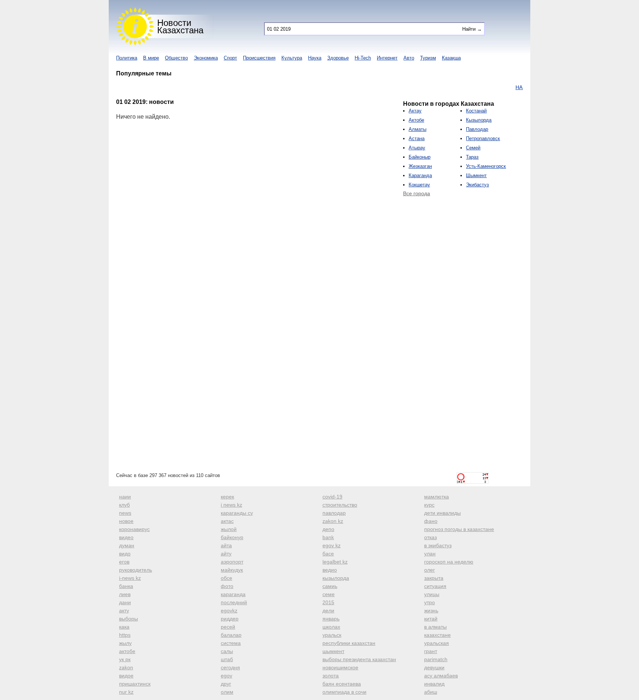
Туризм (428, 58)
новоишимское (340, 667)
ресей (228, 627)
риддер (230, 619)
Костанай (476, 111)
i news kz (231, 505)
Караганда (420, 175)
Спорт (230, 58)
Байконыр (419, 157)
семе (328, 594)
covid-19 (332, 497)
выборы (128, 619)
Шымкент (476, 175)
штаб (227, 659)
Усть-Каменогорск (486, 166)
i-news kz (130, 578)
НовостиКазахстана (180, 26)
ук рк (125, 659)
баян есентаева (341, 684)
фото (227, 586)
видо (125, 554)
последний (234, 602)
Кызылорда (478, 120)
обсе (226, 578)
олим (227, 692)
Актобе (416, 120)
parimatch (435, 659)
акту (124, 610)
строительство (339, 505)
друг (226, 684)
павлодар (334, 513)
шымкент (333, 651)
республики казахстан (348, 643)
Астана (417, 138)
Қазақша (451, 58)
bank (328, 537)
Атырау (417, 148)
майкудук (232, 570)
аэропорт (232, 562)
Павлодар (477, 129)
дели (328, 610)
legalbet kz (335, 562)
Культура (291, 58)
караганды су (237, 513)
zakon (126, 667)
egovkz (229, 610)
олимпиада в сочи (344, 692)
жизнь (431, 610)
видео (126, 537)
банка (126, 586)
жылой (229, 529)
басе (328, 554)
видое (126, 676)
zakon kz (332, 521)
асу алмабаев (441, 676)
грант (430, 651)
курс (429, 505)
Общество (176, 58)
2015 (328, 602)
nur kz (126, 692)
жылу (125, 643)
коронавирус (134, 529)
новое (126, 521)
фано (430, 521)
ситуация (435, 586)
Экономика (206, 58)
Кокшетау (419, 184)
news (125, 513)
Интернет (387, 58)
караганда (233, 594)
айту (226, 554)
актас (227, 521)
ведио (329, 570)
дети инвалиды (442, 513)
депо (328, 529)
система (231, 643)
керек (227, 497)
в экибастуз (438, 545)
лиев (125, 594)
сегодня (230, 667)
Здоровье (338, 58)
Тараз (472, 157)
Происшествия (259, 58)
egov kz (331, 545)
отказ (430, 537)
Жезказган (420, 166)
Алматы (417, 129)
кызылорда (335, 578)
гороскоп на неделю (448, 562)
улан (430, 554)
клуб (124, 505)
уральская (436, 643)
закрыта (433, 578)
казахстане (437, 635)
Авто (408, 58)
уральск (331, 635)
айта (226, 545)
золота (330, 676)
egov (226, 676)
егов (124, 562)
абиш (430, 692)
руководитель (135, 570)
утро (429, 602)
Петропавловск (483, 138)
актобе (127, 651)
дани (125, 602)
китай (430, 619)
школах (331, 627)
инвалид (434, 684)
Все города (416, 193)
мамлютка (436, 497)
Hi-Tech (363, 58)
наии (125, 497)
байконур (232, 537)
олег (429, 570)
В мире (151, 58)
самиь (329, 586)
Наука (314, 58)
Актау (415, 111)
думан (126, 545)
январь (330, 619)
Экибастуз (477, 184)
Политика (126, 58)
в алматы (435, 627)
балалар (231, 635)
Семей (473, 148)
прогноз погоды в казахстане (459, 529)
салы (227, 651)
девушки (434, 667)
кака (124, 627)
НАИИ (512, 87)
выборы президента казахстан (359, 659)
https (125, 635)
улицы (431, 594)
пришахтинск (135, 684)
